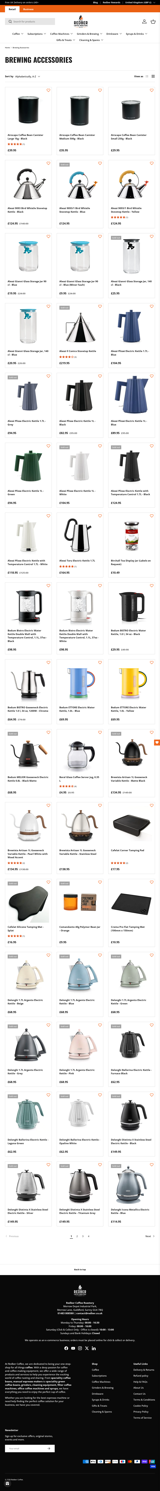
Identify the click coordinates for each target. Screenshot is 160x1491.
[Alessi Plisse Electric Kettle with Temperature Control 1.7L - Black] (131, 466)
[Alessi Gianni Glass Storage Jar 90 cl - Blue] (28, 256)
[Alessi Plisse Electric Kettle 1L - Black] (80, 396)
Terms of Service (142, 1417)
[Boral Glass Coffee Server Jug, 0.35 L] (80, 752)
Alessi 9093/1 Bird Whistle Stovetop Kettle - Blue (74, 210)
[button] (153, 21)
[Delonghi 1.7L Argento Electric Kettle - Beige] (28, 975)
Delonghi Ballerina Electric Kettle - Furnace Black (131, 1071)
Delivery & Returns (143, 1369)
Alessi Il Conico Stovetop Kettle (77, 351)
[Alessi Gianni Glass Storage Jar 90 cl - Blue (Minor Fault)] (80, 256)
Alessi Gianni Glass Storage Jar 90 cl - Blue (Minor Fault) (78, 283)
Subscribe (10, 2)
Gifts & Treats (99, 1405)
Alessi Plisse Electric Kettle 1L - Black (77, 422)
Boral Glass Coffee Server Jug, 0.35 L (79, 779)
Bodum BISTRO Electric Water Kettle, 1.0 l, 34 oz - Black (128, 632)
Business (28, 9)
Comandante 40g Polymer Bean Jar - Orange (79, 928)
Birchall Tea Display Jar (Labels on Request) (131, 562)
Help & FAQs (140, 1381)
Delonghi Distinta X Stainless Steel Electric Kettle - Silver (28, 1211)
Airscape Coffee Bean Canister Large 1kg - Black (25, 136)
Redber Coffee (17, 1479)
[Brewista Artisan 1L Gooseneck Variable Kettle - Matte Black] (131, 752)
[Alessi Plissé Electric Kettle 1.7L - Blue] (131, 326)
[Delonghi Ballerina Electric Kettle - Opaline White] (80, 1115)
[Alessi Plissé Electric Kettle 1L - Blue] (131, 396)
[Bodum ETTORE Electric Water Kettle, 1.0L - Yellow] (131, 682)
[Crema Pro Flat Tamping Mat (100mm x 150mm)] (131, 902)
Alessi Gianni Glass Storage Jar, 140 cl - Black (131, 283)
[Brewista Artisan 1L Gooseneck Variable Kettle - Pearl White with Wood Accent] (28, 825)
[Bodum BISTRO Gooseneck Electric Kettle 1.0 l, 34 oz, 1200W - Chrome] (28, 682)
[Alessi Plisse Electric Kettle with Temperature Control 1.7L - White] (28, 536)
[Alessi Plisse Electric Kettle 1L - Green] (28, 466)
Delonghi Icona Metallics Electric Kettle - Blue (130, 1211)
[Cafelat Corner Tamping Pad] (131, 825)
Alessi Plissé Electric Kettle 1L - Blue (129, 422)
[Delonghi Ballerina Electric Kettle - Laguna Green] (28, 1115)
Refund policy (140, 1375)
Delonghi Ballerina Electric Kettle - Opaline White (79, 1141)
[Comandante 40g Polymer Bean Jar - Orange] (80, 902)
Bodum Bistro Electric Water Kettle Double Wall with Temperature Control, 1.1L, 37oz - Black (27, 636)
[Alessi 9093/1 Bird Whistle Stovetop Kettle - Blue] (80, 183)
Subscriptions (99, 1375)
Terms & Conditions (144, 1399)
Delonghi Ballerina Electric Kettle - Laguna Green (28, 1141)
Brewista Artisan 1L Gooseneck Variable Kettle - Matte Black (129, 779)
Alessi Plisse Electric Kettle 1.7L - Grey (27, 422)
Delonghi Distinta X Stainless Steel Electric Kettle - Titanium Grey (79, 1211)
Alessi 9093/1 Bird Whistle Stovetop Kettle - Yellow (126, 210)
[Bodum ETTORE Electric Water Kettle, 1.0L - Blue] (80, 682)
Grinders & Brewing (102, 1387)
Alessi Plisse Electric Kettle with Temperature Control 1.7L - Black (130, 492)
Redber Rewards (111, 2)
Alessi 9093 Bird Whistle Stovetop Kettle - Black (27, 210)
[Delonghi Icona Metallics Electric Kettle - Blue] (131, 1184)
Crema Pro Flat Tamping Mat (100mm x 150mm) (128, 928)
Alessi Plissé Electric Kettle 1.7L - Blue (130, 352)
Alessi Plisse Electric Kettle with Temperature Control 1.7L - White (28, 562)
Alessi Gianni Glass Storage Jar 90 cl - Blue (27, 283)
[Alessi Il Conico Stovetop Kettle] (80, 326)
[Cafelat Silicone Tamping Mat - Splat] (28, 902)
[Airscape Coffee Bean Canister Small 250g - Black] (131, 110)
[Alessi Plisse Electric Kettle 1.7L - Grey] (28, 396)
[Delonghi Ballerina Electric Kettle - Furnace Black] (131, 1045)
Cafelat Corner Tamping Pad (127, 850)
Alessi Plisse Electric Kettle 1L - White (77, 492)
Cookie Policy (140, 1405)
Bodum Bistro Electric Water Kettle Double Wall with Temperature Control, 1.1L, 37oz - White (79, 636)
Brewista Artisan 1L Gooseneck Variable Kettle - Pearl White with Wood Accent (28, 854)
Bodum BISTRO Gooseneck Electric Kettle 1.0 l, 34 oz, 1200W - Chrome (28, 709)
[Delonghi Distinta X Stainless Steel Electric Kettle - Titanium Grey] (80, 1184)
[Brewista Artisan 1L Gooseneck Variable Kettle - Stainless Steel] (80, 825)
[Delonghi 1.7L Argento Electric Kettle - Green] (131, 975)
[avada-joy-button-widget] (7, 1483)
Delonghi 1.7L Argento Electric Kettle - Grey (25, 1071)
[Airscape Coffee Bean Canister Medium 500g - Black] (80, 110)
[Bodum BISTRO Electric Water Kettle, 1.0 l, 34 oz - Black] (131, 605)
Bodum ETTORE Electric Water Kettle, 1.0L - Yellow (128, 709)
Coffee (95, 1369)
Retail (12, 9)
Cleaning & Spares (102, 1411)
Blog (95, 2)
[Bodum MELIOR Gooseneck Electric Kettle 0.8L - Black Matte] (28, 752)
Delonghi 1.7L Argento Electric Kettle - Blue (77, 1001)
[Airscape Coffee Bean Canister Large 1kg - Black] (28, 110)
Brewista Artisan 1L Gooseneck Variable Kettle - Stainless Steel (77, 852)
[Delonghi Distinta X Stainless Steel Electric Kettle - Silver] (28, 1184)
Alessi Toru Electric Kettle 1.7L (77, 560)
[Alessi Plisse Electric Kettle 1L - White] (80, 466)
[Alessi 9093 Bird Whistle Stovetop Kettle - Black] (28, 183)
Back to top (80, 1269)
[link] (36, 1236)
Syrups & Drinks (100, 1399)
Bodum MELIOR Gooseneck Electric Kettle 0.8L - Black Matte (28, 779)
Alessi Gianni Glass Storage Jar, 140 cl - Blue (28, 352)
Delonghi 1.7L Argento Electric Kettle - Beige (25, 1001)
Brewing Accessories (21, 47)
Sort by (9, 76)
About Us (138, 1387)
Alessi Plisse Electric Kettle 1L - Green (26, 492)
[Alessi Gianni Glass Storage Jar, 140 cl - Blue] (28, 326)
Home (7, 47)
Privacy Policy (140, 1411)
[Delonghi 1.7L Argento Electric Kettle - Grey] (28, 1045)
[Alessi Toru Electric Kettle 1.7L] (80, 536)
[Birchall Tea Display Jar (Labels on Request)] (131, 536)
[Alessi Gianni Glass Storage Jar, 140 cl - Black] (131, 256)
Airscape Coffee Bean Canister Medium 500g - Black (77, 136)
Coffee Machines (101, 1381)
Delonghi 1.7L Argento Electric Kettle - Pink (77, 1071)
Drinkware (97, 1393)
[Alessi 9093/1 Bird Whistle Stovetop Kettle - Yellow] (131, 183)
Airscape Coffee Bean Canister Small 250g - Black (129, 136)
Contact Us (139, 1393)
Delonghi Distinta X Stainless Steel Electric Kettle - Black (131, 1141)
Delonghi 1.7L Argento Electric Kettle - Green (128, 1001)
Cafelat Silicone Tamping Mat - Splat (26, 928)
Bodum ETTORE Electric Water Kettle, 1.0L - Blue (77, 709)
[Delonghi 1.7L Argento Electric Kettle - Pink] (80, 1045)
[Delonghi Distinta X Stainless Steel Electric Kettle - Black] (131, 1115)
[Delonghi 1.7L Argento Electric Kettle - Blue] (80, 975)
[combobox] (30, 21)
